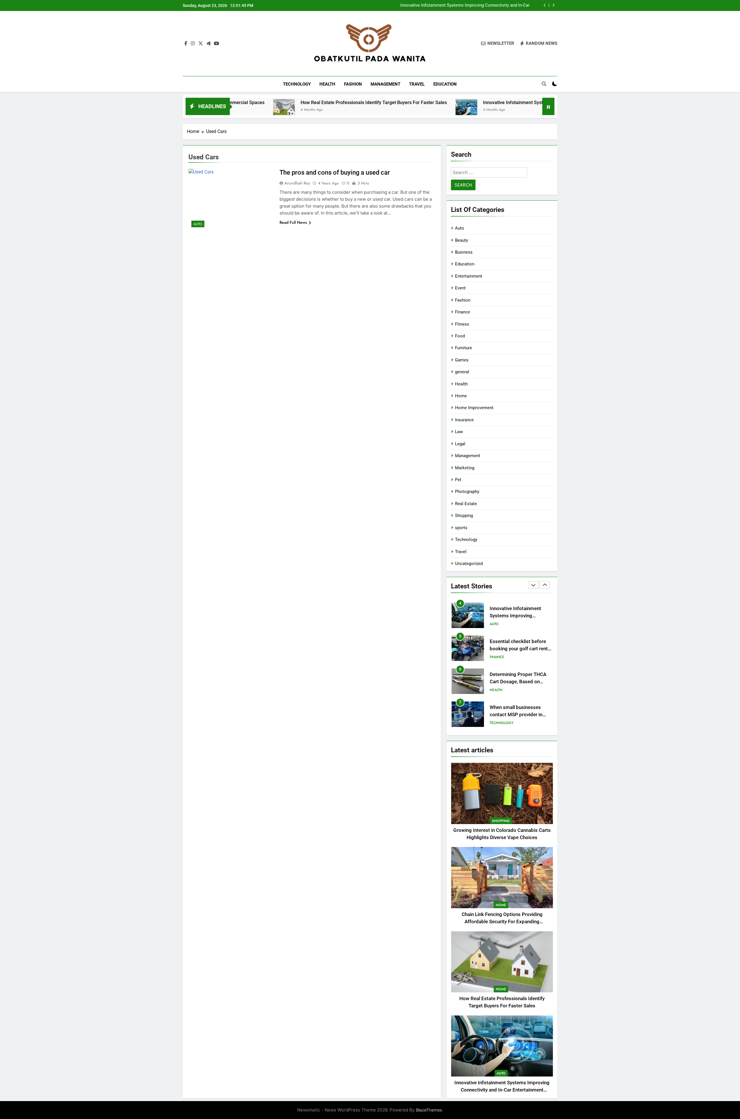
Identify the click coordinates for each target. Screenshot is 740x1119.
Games (462, 360)
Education (445, 84)
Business (464, 252)
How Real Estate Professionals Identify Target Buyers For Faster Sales (316, 102)
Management (385, 84)
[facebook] (186, 43)
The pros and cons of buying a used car (335, 172)
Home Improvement (474, 407)
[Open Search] (544, 84)
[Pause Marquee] (548, 106)
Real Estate (466, 503)
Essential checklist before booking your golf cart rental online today (521, 649)
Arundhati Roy (297, 183)
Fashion (353, 84)
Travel (417, 84)
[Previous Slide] (545, 5)
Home (461, 395)
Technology (297, 84)
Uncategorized (469, 563)
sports (461, 527)
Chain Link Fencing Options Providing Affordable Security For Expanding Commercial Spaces (502, 922)
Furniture (463, 347)
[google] (208, 43)
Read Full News (293, 222)
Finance (462, 312)
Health (327, 84)
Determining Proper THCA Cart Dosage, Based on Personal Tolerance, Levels (518, 682)
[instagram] (193, 43)
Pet (458, 479)
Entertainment (468, 276)
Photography (467, 491)
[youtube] (216, 43)
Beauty (461, 240)
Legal (460, 443)
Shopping (464, 515)
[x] (201, 43)
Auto (197, 224)
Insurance (464, 419)
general (462, 371)
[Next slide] (553, 5)
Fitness (462, 324)
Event (460, 288)
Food (460, 336)
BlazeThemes (429, 1109)
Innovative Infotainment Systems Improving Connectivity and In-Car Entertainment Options (465, 5)
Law (459, 431)
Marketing (464, 467)
